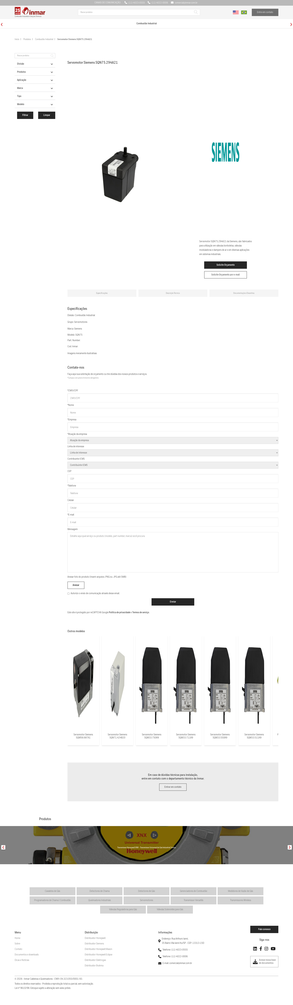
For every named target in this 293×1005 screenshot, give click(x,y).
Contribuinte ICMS (76, 459)
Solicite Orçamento (226, 265)
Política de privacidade (119, 612)
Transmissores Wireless (240, 900)
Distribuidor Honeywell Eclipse (98, 954)
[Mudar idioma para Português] (244, 12)
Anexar (76, 585)
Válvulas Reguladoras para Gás (123, 909)
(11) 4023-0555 (136, 3)
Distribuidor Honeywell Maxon (98, 949)
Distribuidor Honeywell (95, 938)
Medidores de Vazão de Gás (240, 891)
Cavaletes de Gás (52, 891)
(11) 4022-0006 (160, 3)
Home (17, 938)
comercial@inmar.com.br (186, 3)
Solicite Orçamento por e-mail (225, 274)
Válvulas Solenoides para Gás (170, 909)
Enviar (173, 602)
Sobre (17, 943)
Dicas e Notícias (22, 960)
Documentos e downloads (27, 954)
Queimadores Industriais (99, 900)
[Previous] (2, 24)
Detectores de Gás (146, 891)
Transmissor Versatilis (193, 900)
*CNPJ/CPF (72, 390)
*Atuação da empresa (77, 434)
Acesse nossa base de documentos (267, 961)
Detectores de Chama (100, 891)
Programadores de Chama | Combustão (52, 900)
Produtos (27, 39)
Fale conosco (264, 929)
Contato (18, 949)
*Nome (70, 405)
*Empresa (71, 419)
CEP (69, 471)
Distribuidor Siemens (94, 943)
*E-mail (70, 514)
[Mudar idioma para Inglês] (236, 12)
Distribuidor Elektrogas (95, 960)
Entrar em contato (172, 787)
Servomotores (146, 900)
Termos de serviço (140, 612)
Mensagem (72, 529)
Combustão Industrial (44, 39)
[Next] (291, 24)
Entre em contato (265, 12)
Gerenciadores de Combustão (193, 891)
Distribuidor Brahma (94, 965)
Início (17, 39)
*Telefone (71, 485)
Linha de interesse (75, 446)
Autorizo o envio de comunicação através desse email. (95, 593)
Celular (70, 500)
